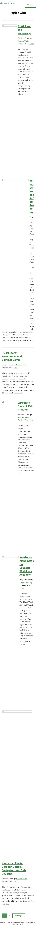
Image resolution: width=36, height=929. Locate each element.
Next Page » (18, 916)
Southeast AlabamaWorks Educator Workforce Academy (27, 566)
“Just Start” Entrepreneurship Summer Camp (12, 356)
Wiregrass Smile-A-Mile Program (25, 406)
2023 (32, 44)
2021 (31, 420)
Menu (32, 5)
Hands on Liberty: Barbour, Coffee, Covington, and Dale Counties (14, 868)
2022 (22, 588)
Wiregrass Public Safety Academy (32, 196)
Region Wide (23, 41)
